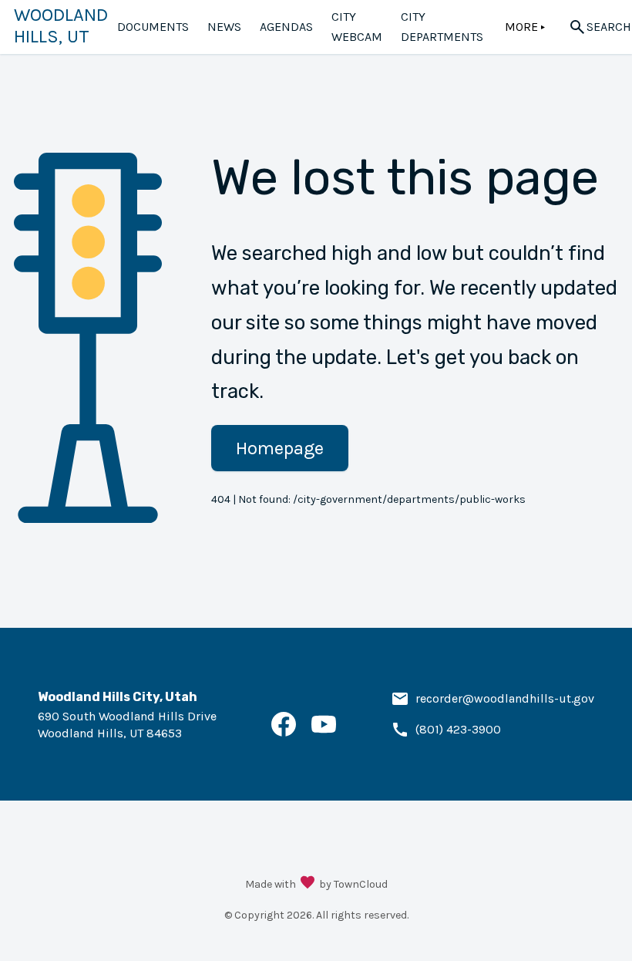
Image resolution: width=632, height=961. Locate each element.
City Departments (442, 26)
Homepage (280, 448)
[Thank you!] (307, 884)
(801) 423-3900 (458, 729)
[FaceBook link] (283, 732)
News (224, 26)
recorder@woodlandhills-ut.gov (504, 698)
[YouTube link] (323, 732)
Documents (153, 26)
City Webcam (356, 26)
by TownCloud (353, 884)
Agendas (286, 26)
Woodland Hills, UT (61, 25)
